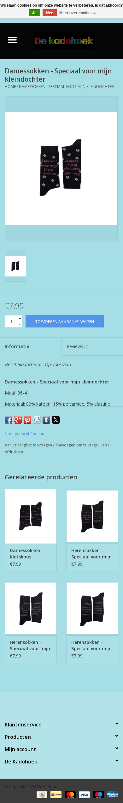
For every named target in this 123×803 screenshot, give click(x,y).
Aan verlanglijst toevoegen (29, 445)
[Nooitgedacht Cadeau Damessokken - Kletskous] (31, 516)
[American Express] (111, 794)
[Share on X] (56, 420)
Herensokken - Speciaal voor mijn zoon (91, 553)
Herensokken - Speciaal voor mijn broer (91, 645)
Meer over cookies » (77, 13)
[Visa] (84, 794)
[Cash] (41, 794)
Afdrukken (14, 452)
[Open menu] (12, 39)
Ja (34, 13)
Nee (49, 13)
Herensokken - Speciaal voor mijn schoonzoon (30, 645)
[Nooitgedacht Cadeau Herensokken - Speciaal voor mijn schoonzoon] (31, 608)
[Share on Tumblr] (46, 420)
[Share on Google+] (18, 420)
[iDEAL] (55, 794)
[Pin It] (27, 420)
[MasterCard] (69, 794)
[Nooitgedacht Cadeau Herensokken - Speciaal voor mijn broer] (92, 608)
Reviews (77, 346)
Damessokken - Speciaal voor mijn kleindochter (66, 86)
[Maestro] (98, 794)
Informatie (17, 346)
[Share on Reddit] (37, 420)
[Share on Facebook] (8, 420)
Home (10, 86)
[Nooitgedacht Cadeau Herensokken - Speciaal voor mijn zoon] (92, 516)
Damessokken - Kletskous (27, 553)
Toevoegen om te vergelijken (81, 445)
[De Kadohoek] (73, 40)
